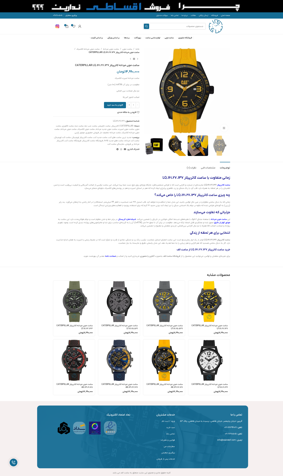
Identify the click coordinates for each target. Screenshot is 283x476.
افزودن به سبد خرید (115, 105)
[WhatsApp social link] (121, 149)
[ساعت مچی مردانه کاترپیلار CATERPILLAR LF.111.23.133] (74, 301)
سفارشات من (169, 446)
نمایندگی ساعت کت (115, 144)
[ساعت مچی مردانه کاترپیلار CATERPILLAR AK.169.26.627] (119, 360)
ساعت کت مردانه (131, 140)
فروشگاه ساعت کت (73, 140)
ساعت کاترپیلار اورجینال (82, 137)
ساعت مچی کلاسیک (86, 129)
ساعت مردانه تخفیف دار (110, 132)
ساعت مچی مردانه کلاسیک (88, 49)
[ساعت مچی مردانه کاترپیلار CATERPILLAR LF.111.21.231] (209, 360)
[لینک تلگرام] (117, 149)
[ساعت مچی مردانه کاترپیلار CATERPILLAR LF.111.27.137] (209, 301)
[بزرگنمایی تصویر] (224, 128)
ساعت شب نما (91, 126)
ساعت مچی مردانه (111, 49)
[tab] (225, 166)
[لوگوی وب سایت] (216, 26)
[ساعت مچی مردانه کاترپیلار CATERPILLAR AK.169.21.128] (74, 360)
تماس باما (170, 433)
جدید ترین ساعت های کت (119, 137)
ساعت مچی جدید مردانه (106, 129)
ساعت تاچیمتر (104, 126)
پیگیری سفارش (71, 15)
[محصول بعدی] (130, 59)
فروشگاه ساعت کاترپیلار (92, 140)
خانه (137, 49)
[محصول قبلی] (137, 59)
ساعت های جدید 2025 (113, 140)
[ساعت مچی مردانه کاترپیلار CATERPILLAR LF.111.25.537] (164, 301)
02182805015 (57, 15)
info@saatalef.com (226, 440)
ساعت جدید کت (100, 137)
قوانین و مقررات (168, 440)
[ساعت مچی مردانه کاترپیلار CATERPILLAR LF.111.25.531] (119, 301)
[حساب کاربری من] (80, 26)
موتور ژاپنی (80, 132)
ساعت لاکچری (68, 126)
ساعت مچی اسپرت (126, 129)
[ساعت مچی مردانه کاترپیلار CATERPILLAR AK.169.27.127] (164, 360)
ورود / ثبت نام (168, 421)
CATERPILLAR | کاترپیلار (122, 126)
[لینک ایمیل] (125, 149)
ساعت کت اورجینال (62, 137)
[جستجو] (146, 26)
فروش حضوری (92, 132)
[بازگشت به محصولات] (134, 59)
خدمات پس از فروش (165, 459)
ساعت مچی (127, 49)
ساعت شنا (79, 126)
